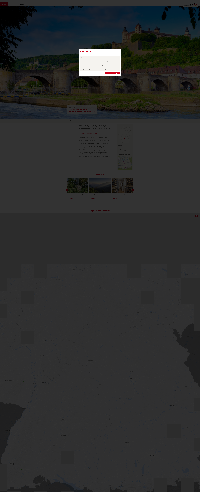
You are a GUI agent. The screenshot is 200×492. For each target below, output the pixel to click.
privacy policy (104, 54)
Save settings (109, 73)
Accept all (116, 73)
